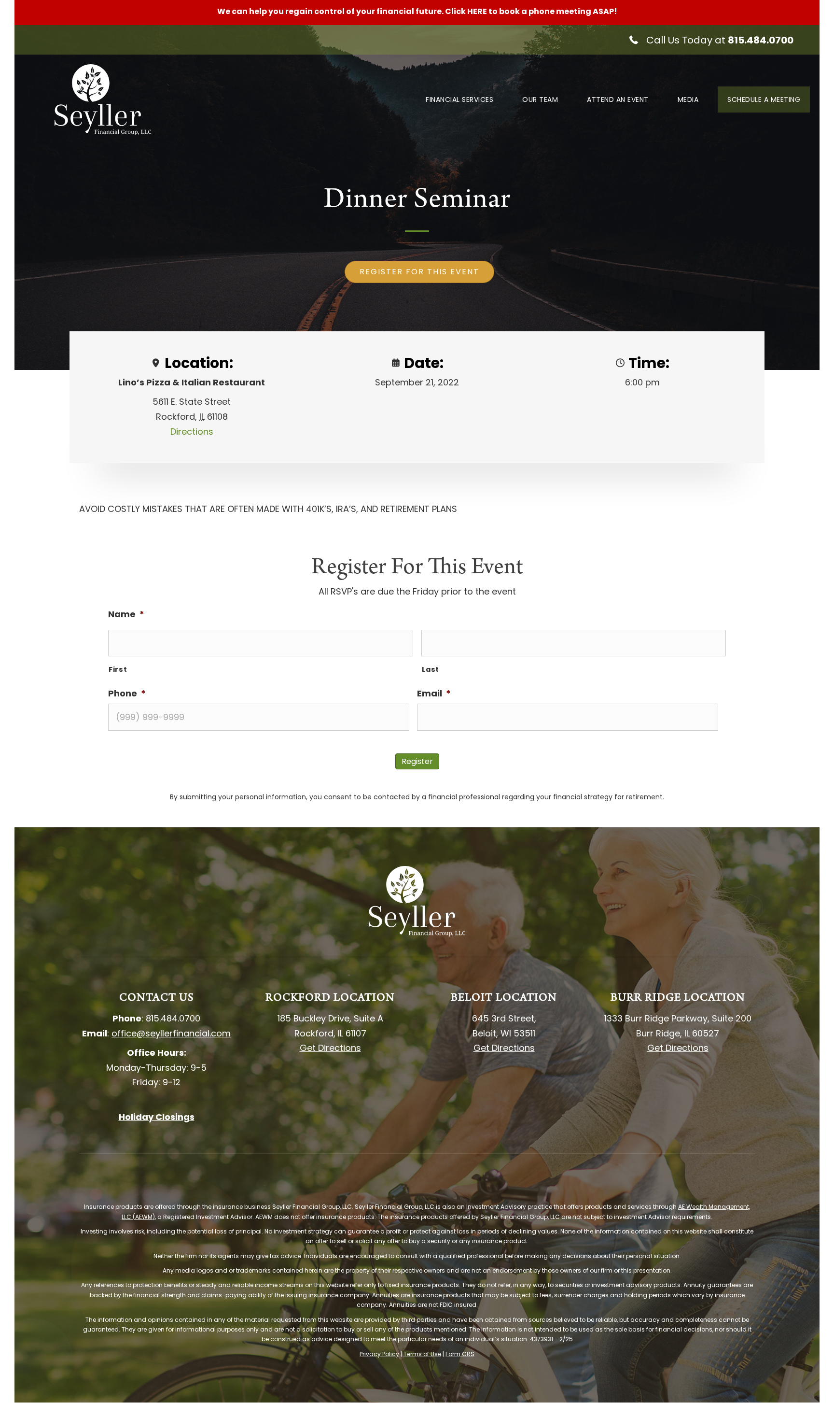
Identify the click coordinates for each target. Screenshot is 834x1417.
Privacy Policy (379, 1354)
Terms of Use (422, 1354)
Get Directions (330, 1048)
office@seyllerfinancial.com (171, 1033)
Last (431, 669)
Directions (191, 431)
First (118, 669)
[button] (710, 40)
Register (417, 761)
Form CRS (459, 1354)
